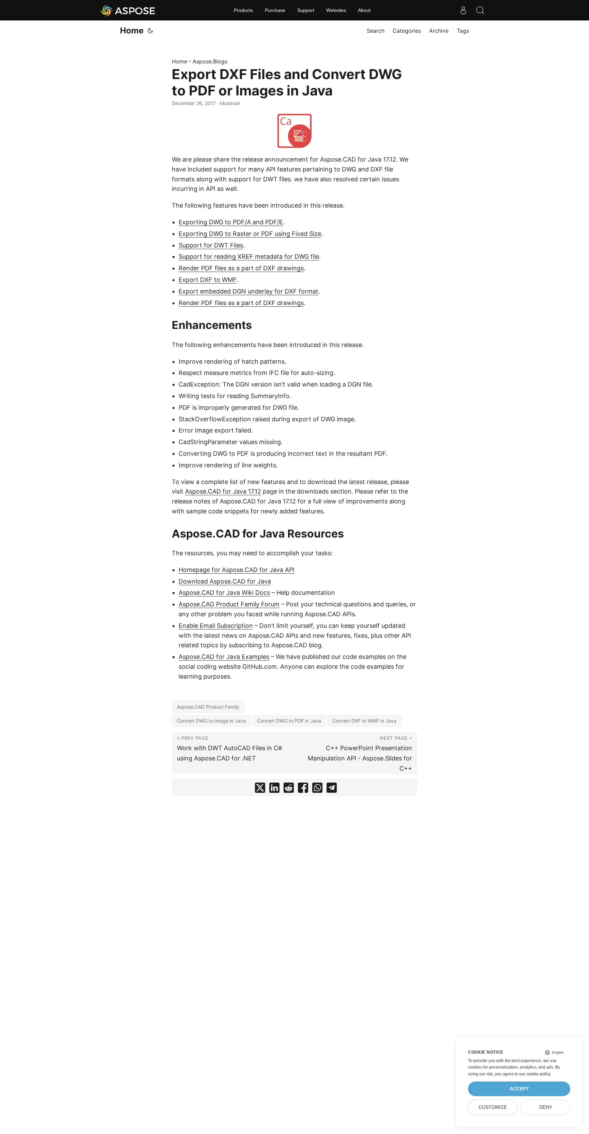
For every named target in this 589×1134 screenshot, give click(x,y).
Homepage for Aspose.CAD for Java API (236, 569)
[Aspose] (128, 10)
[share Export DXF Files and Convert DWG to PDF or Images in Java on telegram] (332, 789)
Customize (493, 1107)
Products (243, 10)
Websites (336, 10)
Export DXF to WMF (208, 279)
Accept (519, 1088)
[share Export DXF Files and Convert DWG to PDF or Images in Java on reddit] (289, 789)
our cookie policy (534, 1074)
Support (305, 10)
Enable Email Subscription (216, 625)
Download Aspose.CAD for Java (225, 581)
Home (132, 30)
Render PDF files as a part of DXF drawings (241, 268)
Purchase (275, 10)
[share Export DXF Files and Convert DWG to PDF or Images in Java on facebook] (303, 789)
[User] (463, 10)
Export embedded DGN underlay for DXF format (248, 291)
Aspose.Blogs (210, 61)
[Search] (480, 10)
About (364, 10)
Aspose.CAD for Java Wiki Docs (224, 592)
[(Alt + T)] (150, 30)
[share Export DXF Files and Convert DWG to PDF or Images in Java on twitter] (260, 789)
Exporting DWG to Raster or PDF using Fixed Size (250, 233)
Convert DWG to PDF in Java (289, 721)
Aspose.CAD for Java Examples (224, 656)
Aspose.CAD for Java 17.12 (223, 491)
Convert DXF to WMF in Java (364, 721)
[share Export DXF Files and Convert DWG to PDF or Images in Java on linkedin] (274, 789)
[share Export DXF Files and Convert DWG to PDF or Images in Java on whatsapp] (317, 789)
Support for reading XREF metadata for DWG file (249, 256)
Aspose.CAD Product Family (208, 707)
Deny (545, 1107)
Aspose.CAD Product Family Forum (229, 604)
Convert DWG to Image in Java (211, 721)
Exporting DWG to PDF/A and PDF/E (231, 222)
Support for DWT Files (211, 245)
